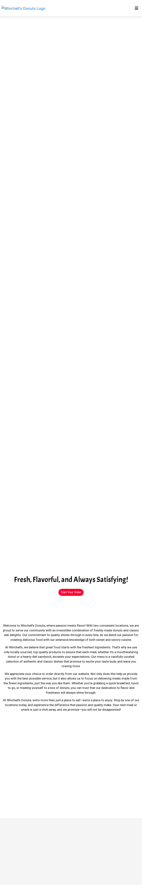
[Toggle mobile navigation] (137, 8)
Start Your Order (71, 592)
